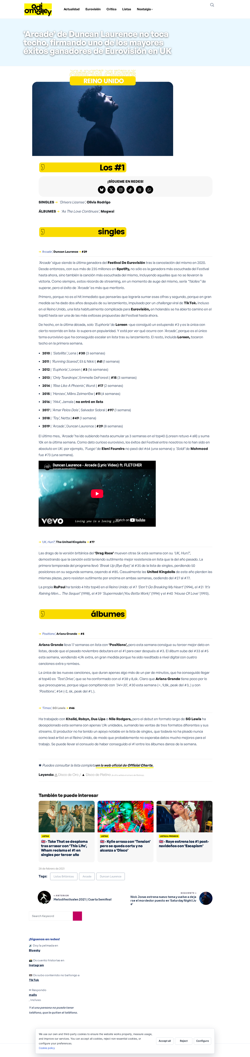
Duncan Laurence (110, 876)
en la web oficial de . (124, 765)
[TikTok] (130, 190)
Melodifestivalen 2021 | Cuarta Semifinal (82, 899)
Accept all (165, 1040)
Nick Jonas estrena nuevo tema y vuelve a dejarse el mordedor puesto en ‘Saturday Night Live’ (163, 900)
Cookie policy (47, 1047)
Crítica (111, 9)
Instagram (36, 965)
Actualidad (72, 9)
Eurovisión (93, 9)
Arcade (87, 876)
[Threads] (140, 190)
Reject (184, 1040)
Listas (126, 9)
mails (33, 995)
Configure (202, 1040)
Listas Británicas (64, 876)
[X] (111, 190)
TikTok (34, 980)
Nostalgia (144, 9)
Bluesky (34, 950)
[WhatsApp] (149, 190)
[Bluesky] (102, 190)
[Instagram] (121, 190)
